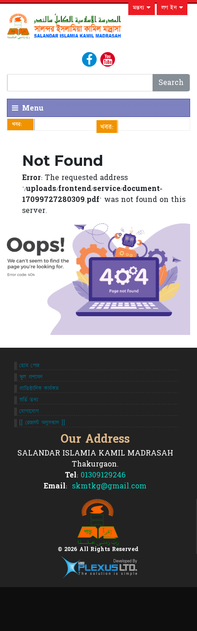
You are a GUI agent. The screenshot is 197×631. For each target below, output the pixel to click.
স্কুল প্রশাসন (31, 377)
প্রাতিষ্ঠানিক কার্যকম (39, 388)
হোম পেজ (29, 365)
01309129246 (103, 475)
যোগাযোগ (29, 411)
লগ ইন (170, 7)
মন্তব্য (140, 7)
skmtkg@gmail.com (108, 486)
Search (171, 83)
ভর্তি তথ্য (28, 399)
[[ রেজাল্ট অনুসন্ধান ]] (42, 422)
